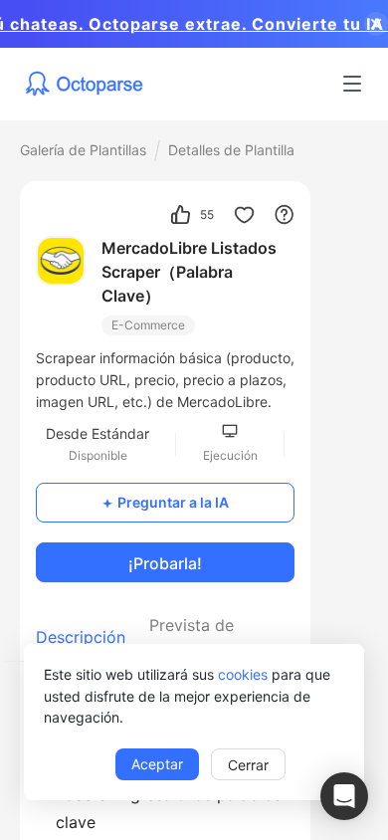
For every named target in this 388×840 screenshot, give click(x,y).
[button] (344, 796)
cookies (243, 674)
